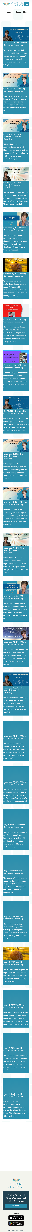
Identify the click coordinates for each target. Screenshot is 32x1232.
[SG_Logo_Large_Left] (14, 2)
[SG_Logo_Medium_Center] (16, 1178)
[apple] (16, 1216)
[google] (16, 1222)
